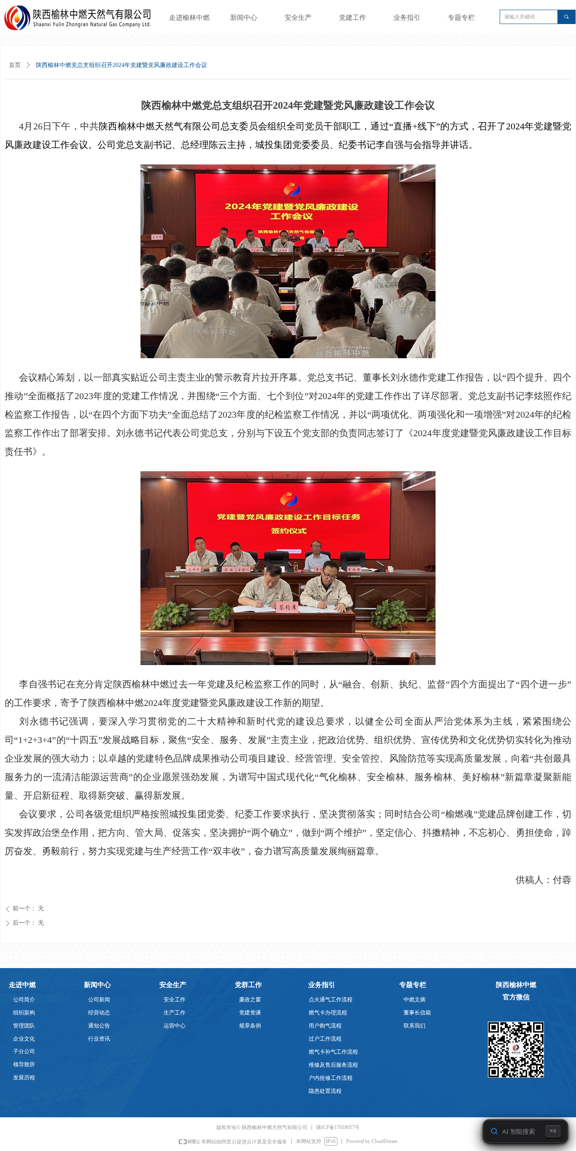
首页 (15, 65)
